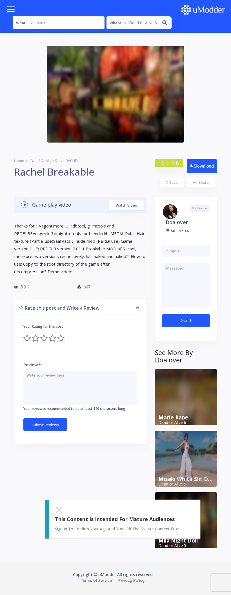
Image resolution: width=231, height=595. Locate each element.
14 (186, 230)
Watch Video (126, 205)
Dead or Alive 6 (44, 160)
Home (19, 160)
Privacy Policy (131, 580)
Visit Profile (199, 208)
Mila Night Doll (178, 540)
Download (204, 166)
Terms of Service (96, 580)
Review (32, 365)
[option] (115, 94)
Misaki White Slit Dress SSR (186, 479)
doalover (177, 222)
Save (173, 182)
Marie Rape (173, 417)
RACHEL (72, 160)
